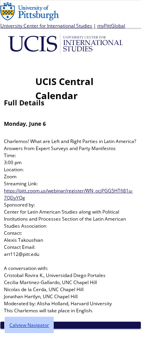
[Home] (67, 43)
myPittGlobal (111, 25)
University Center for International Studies (46, 25)
